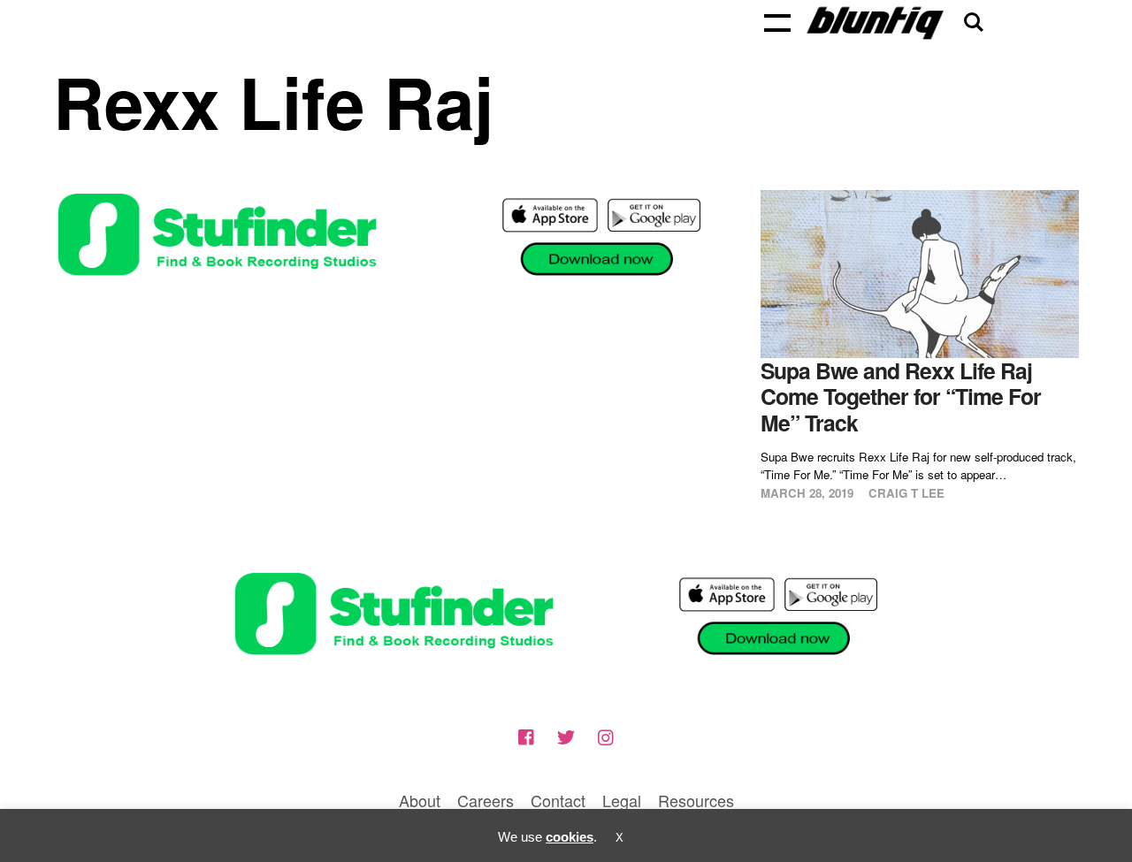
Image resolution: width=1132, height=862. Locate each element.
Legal (621, 800)
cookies (569, 836)
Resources (696, 800)
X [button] (619, 837)
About (419, 800)
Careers (485, 800)
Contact (558, 800)
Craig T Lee (906, 492)
